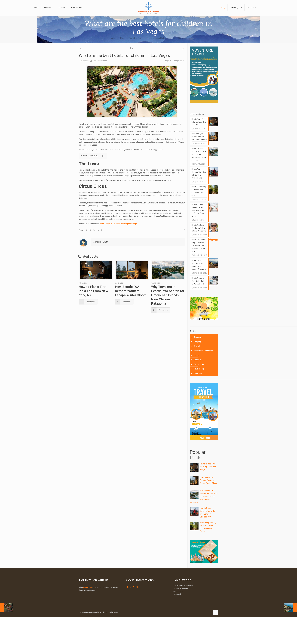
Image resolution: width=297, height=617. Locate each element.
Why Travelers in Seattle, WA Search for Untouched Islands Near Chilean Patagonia (167, 295)
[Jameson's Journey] (148, 7)
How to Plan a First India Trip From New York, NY (93, 291)
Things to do (199, 364)
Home (112, 38)
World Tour (198, 373)
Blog (122, 38)
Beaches (197, 337)
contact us (87, 587)
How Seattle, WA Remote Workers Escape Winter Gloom (131, 291)
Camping (197, 342)
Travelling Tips (135, 38)
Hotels (196, 355)
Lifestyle (197, 360)
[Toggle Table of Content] (102, 156)
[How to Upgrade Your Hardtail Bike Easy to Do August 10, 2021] (6, 607)
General (197, 346)
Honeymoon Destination (203, 351)
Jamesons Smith (100, 61)
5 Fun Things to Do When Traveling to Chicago (118, 224)
